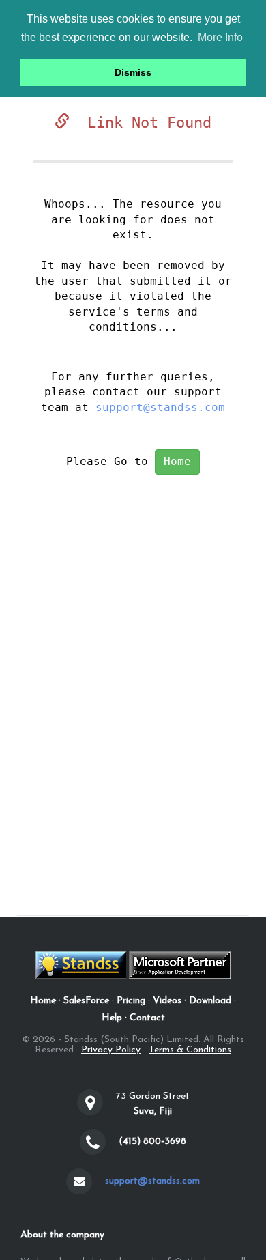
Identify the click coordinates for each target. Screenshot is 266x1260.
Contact (147, 1018)
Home (177, 461)
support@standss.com (160, 407)
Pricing (131, 1001)
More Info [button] (220, 37)
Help (112, 1018)
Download (210, 1001)
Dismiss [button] (133, 72)
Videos (167, 1001)
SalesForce (86, 1001)
